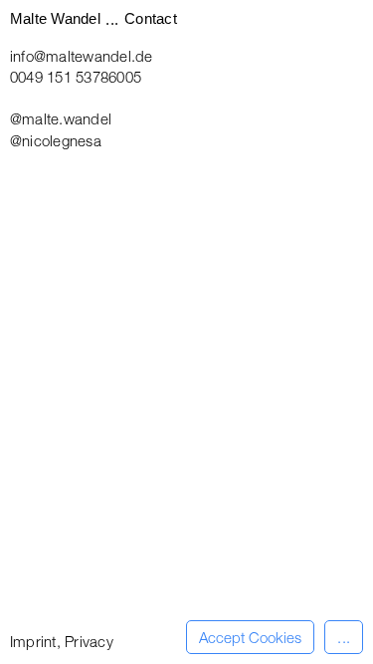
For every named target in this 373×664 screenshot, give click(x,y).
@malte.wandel (60, 120)
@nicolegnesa (55, 142)
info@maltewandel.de (81, 58)
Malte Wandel (57, 18)
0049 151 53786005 (75, 79)
